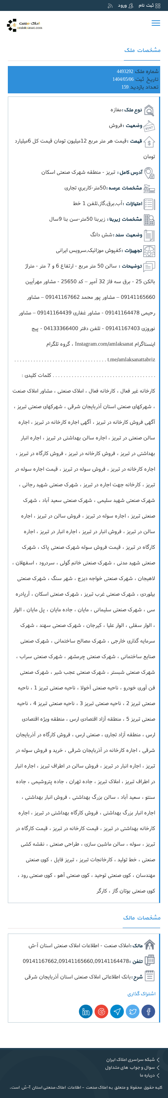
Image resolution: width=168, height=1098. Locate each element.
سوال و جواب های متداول (130, 1067)
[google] (101, 1011)
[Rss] (110, 5)
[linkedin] (86, 1011)
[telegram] (117, 1011)
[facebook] (148, 1011)
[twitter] (132, 1011)
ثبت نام (146, 5)
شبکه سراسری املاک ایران (130, 1059)
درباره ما (147, 1075)
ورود (122, 5)
